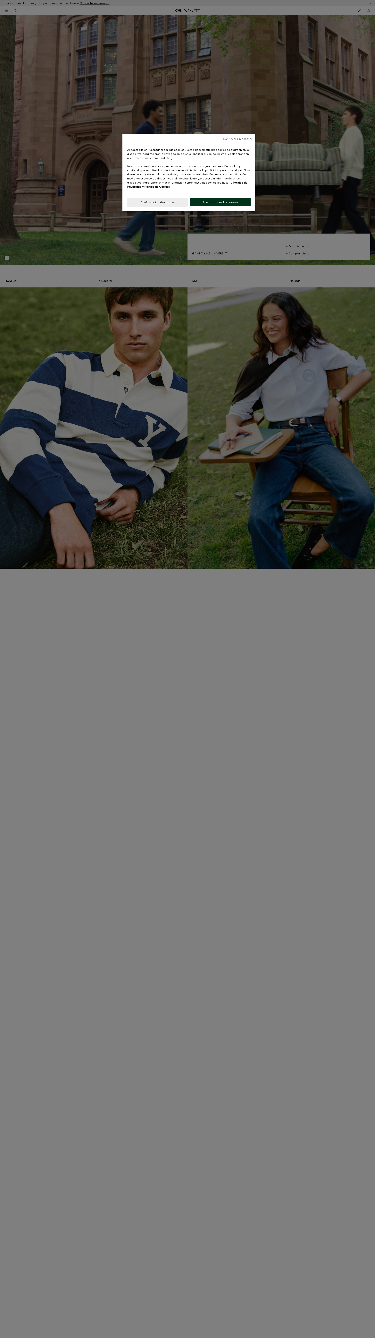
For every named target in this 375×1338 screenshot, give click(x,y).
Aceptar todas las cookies (220, 202)
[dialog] (188, 172)
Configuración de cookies (157, 202)
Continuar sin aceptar (237, 138)
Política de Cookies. (157, 186)
